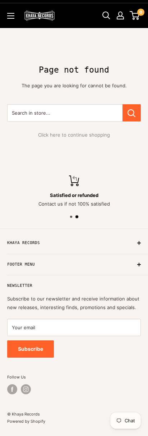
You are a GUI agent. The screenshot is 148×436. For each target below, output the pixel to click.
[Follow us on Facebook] (12, 389)
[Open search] (106, 15)
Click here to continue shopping (74, 135)
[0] (134, 15)
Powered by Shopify (26, 421)
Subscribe (30, 349)
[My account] (120, 15)
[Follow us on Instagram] (26, 389)
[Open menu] (10, 16)
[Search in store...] (131, 112)
